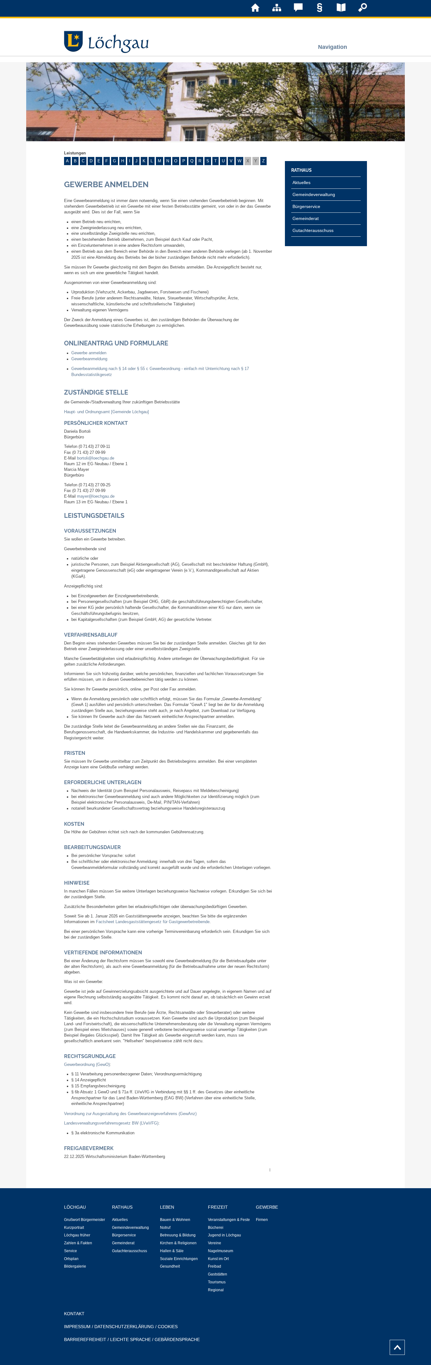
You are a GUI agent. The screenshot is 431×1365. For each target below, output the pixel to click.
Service (70, 1251)
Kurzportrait (74, 1227)
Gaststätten (217, 1274)
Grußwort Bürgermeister (84, 1220)
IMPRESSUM (77, 1326)
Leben (167, 1207)
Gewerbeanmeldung (89, 359)
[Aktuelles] (336, 11)
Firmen (262, 1220)
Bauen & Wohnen (175, 1220)
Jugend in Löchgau (224, 1235)
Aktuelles (301, 182)
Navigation (332, 47)
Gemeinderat (305, 218)
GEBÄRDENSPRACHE (177, 1339)
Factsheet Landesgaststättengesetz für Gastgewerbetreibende (153, 922)
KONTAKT (74, 1313)
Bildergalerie (75, 1266)
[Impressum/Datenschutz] (315, 11)
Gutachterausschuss (313, 230)
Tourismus (217, 1282)
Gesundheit (170, 1266)
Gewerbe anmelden (88, 353)
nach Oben (395, 1345)
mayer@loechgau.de (96, 496)
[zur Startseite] (251, 11)
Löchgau (75, 1207)
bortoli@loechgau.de (95, 458)
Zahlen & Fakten (78, 1243)
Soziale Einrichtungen (179, 1259)
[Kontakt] (294, 11)
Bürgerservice (306, 206)
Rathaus (301, 170)
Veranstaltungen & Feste (229, 1220)
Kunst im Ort (218, 1259)
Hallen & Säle (172, 1251)
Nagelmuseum (220, 1251)
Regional (216, 1290)
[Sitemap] (272, 11)
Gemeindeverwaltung (313, 194)
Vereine (214, 1243)
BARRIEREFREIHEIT (85, 1339)
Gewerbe (267, 1207)
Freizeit (218, 1207)
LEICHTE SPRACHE (130, 1339)
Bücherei (215, 1227)
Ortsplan (71, 1259)
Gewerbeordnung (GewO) (87, 1064)
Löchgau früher (77, 1235)
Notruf (165, 1227)
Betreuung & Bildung (178, 1235)
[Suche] (358, 11)
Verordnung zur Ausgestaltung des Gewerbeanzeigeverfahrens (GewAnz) (130, 1114)
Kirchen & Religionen (178, 1243)
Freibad (214, 1266)
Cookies (168, 1326)
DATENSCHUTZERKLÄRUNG (124, 1326)
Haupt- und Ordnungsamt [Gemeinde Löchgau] (106, 412)
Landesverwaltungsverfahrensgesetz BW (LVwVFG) (111, 1123)
